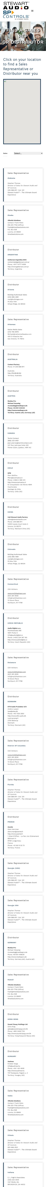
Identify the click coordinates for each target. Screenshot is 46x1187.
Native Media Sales (15, 329)
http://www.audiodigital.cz (17, 640)
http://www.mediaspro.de (17, 410)
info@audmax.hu (14, 1066)
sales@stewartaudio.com (17, 519)
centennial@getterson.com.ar (18, 262)
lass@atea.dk (13, 711)
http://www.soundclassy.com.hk (19, 1033)
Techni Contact (13, 438)
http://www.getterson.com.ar (18, 267)
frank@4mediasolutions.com (18, 227)
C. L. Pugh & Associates (16, 1177)
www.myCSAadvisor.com (17, 593)
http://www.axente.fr (15, 834)
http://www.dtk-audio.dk (17, 716)
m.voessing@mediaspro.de (17, 406)
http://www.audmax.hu (16, 1071)
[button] (32, 10)
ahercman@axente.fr (15, 831)
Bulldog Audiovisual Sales (17, 295)
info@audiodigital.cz (15, 635)
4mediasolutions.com (15, 234)
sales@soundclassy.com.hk (18, 1029)
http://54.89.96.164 (14, 373)
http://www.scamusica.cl (17, 482)
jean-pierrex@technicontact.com (20, 443)
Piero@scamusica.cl (15, 478)
